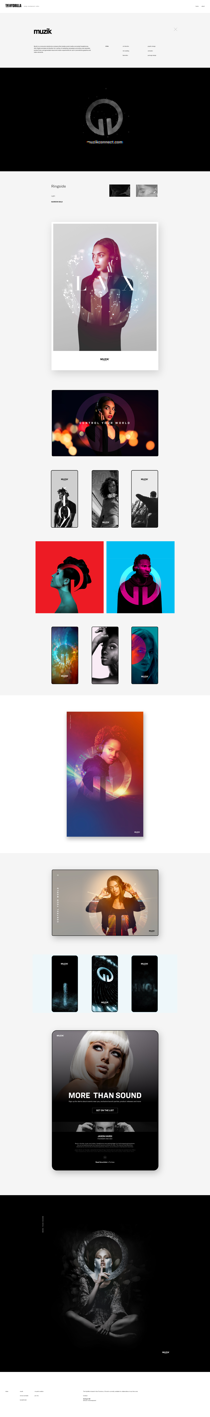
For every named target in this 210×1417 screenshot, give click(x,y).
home (197, 6)
